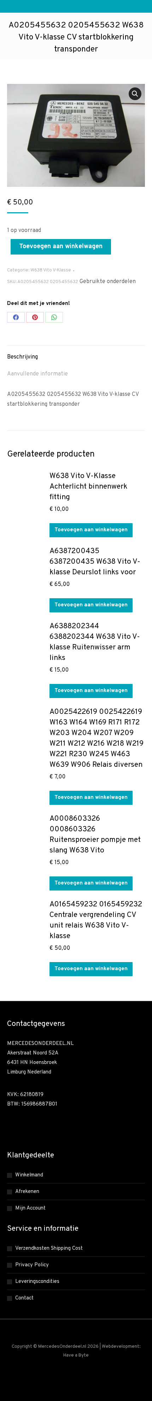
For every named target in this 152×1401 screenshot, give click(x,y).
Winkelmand (29, 1175)
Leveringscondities (37, 1281)
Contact (24, 1298)
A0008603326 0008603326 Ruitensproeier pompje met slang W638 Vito (95, 834)
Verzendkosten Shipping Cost (49, 1248)
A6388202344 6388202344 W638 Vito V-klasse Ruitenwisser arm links (94, 642)
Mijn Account (30, 1208)
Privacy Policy (32, 1265)
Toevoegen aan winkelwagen (61, 247)
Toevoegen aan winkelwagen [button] (91, 530)
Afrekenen (27, 1191)
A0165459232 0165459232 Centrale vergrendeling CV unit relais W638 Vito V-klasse (95, 920)
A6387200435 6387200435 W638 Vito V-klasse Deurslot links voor (94, 561)
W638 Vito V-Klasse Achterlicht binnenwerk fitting (88, 486)
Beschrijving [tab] (22, 357)
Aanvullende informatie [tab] (37, 374)
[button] (135, 93)
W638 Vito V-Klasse (50, 270)
